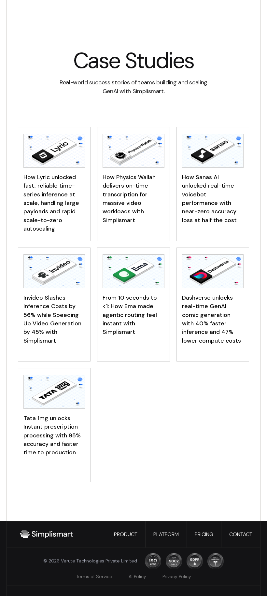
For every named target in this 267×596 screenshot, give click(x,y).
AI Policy (137, 576)
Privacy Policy (176, 576)
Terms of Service (94, 576)
